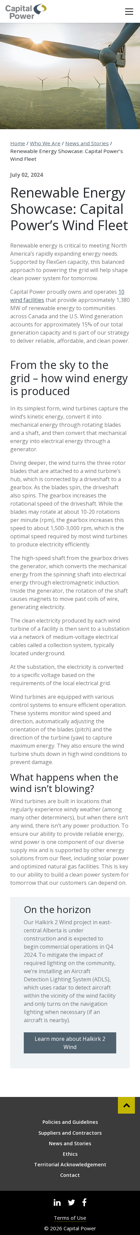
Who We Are (45, 143)
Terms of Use (70, 1217)
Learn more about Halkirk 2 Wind (70, 1043)
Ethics (70, 1154)
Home (17, 143)
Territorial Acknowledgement (70, 1164)
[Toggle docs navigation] (129, 11)
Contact (70, 1175)
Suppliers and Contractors (70, 1133)
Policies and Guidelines (70, 1122)
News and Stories (87, 143)
